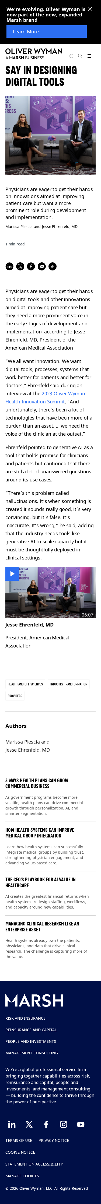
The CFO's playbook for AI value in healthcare (40, 882)
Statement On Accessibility (34, 1164)
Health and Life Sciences (25, 684)
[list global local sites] (71, 56)
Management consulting (31, 1052)
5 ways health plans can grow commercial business (36, 783)
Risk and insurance (25, 1018)
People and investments (30, 1041)
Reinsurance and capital (31, 1029)
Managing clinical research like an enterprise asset (42, 926)
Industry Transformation (68, 684)
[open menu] (89, 56)
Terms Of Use (18, 1140)
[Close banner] (90, 9)
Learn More (26, 31)
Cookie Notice (20, 1152)
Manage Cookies (22, 1175)
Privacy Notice (54, 1140)
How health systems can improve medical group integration (39, 833)
